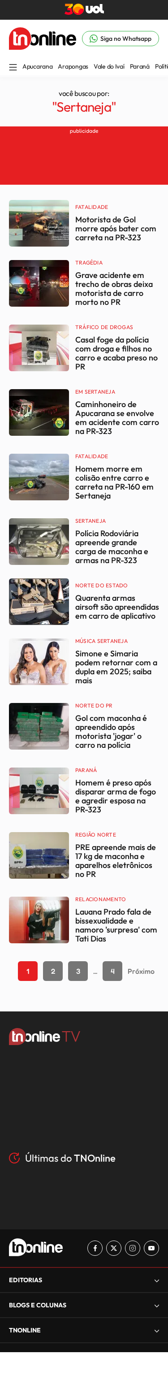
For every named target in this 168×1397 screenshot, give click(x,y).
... (95, 971)
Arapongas (73, 66)
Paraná (140, 66)
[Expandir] (157, 1330)
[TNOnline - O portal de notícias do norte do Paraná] (42, 47)
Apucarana (37, 66)
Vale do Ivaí (109, 66)
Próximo (141, 971)
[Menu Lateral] (13, 68)
